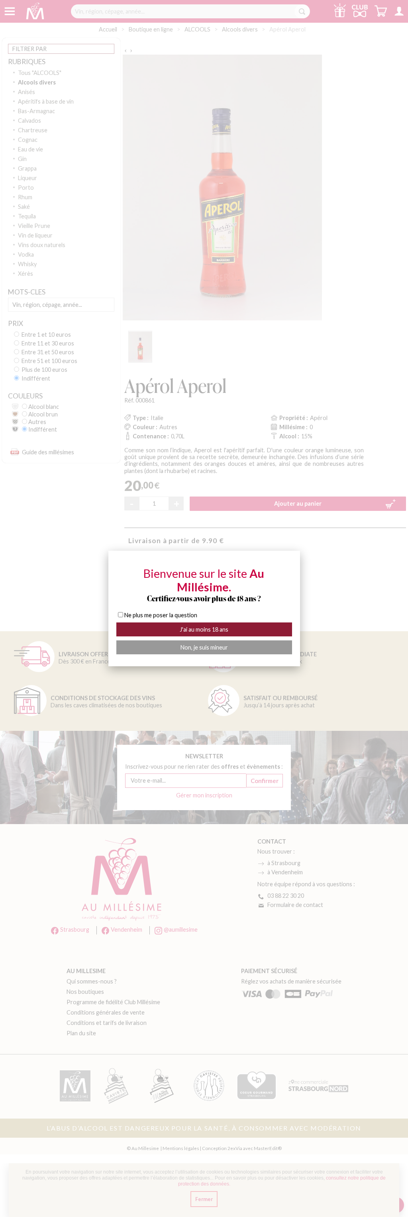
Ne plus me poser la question (160, 615)
